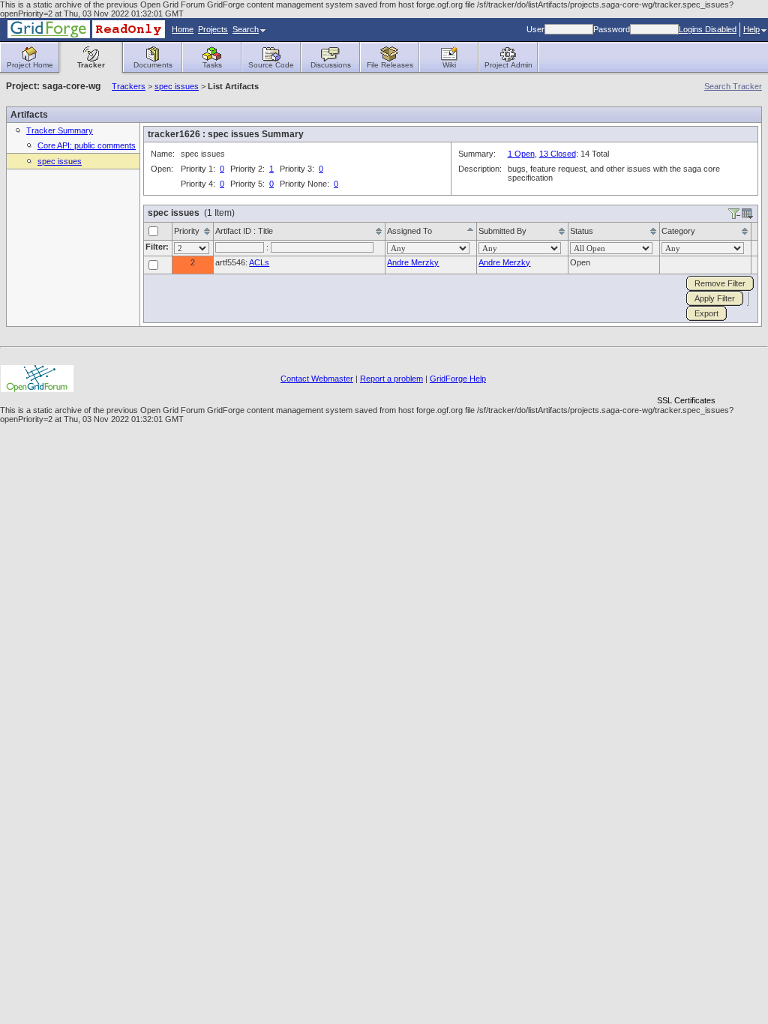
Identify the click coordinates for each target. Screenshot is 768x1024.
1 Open (521, 153)
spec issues (176, 86)
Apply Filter (714, 298)
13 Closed (557, 153)
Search (245, 29)
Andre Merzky (413, 262)
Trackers (129, 86)
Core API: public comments (87, 145)
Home (183, 29)
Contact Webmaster (316, 378)
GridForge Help (458, 378)
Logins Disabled (707, 29)
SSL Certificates (686, 400)
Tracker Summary (59, 130)
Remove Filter (720, 283)
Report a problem (391, 378)
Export (706, 313)
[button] (686, 374)
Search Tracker (733, 86)
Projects (213, 29)
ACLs (259, 262)
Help (751, 29)
